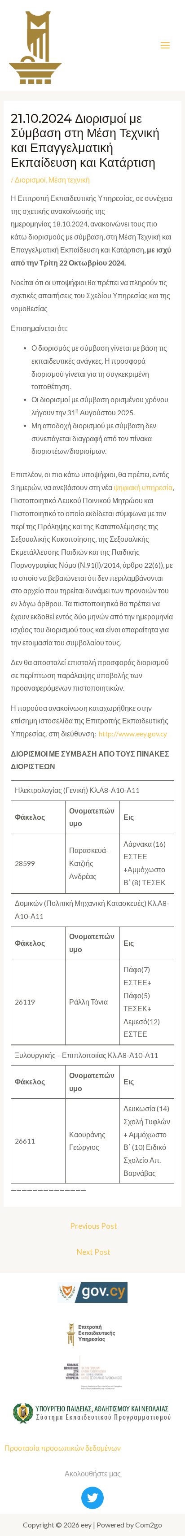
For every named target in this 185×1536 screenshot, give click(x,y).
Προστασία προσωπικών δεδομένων (62, 1448)
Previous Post (93, 1226)
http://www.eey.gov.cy (133, 734)
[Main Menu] (165, 45)
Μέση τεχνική (69, 180)
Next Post (93, 1252)
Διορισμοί (30, 180)
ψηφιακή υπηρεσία (143, 487)
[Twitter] (92, 1498)
